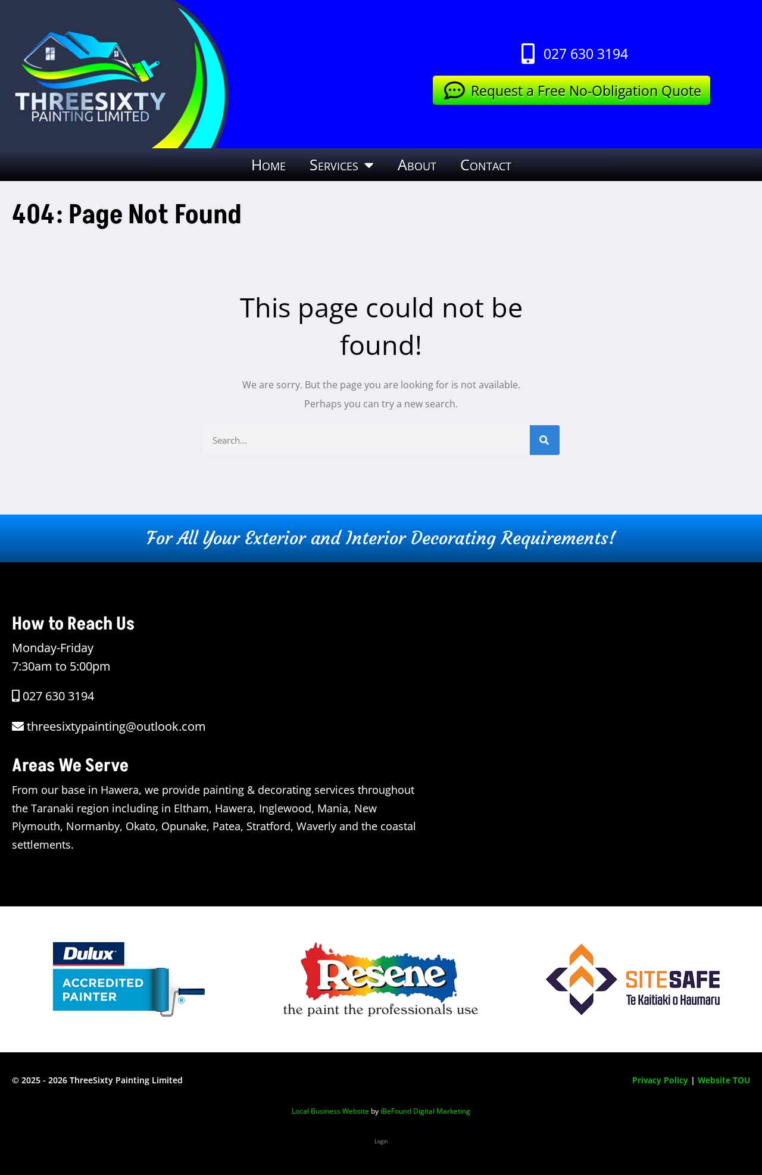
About (417, 164)
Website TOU (724, 1080)
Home (268, 164)
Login (381, 1141)
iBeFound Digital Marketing (425, 1111)
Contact (485, 164)
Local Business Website (330, 1111)
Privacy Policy (660, 1080)
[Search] (545, 440)
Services (334, 164)
